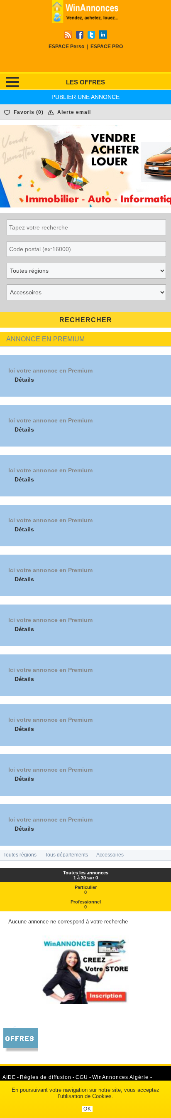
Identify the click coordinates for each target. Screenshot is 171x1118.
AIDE (9, 1077)
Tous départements (66, 855)
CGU (82, 1077)
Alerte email (74, 112)
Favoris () (29, 112)
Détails (24, 380)
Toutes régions (20, 855)
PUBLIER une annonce (85, 97)
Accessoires (110, 855)
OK (87, 1108)
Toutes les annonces (85, 875)
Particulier (86, 890)
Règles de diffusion (45, 1077)
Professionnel (86, 904)
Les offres (85, 82)
